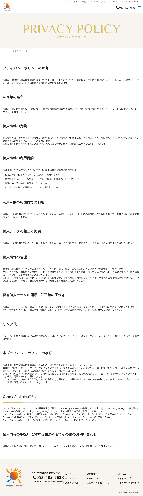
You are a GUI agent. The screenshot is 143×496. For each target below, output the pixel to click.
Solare (123, 492)
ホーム (5, 51)
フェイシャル (71, 483)
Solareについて (95, 478)
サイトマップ (124, 478)
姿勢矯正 (91, 474)
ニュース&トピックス (98, 483)
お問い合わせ (124, 474)
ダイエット (70, 478)
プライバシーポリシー (128, 483)
